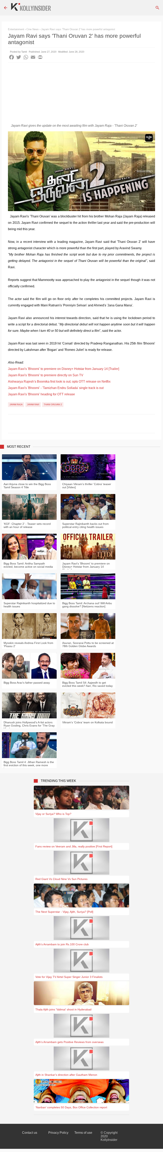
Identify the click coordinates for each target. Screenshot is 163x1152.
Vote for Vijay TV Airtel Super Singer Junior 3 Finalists (69, 976)
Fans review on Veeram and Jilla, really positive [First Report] (73, 846)
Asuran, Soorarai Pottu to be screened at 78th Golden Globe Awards (88, 644)
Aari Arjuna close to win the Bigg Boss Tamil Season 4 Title (27, 485)
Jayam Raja (16, 404)
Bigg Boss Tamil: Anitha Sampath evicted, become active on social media (28, 565)
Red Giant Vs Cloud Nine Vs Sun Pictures (61, 879)
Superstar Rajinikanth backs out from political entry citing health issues (85, 525)
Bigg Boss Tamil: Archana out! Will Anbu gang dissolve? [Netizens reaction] (87, 605)
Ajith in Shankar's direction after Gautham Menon (66, 1074)
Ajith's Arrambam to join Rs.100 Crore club (62, 944)
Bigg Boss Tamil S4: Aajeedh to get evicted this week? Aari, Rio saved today (87, 684)
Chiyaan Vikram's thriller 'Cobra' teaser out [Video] (86, 485)
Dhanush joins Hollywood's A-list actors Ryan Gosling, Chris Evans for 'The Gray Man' (29, 725)
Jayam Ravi (33, 404)
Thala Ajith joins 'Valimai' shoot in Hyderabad (63, 1009)
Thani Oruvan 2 (53, 404)
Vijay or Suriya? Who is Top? (53, 813)
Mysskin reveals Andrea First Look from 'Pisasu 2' (28, 644)
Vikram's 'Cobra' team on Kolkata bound (87, 722)
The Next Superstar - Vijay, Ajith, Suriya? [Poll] (64, 911)
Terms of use (83, 1132)
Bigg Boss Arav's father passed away (27, 682)
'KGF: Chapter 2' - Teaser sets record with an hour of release (27, 525)
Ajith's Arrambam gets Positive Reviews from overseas (69, 1042)
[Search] (157, 8)
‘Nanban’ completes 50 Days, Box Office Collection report (71, 1107)
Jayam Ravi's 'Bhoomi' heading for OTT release (41, 394)
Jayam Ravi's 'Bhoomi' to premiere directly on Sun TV (45, 375)
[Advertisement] (81, 92)
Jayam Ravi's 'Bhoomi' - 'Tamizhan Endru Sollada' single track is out (56, 388)
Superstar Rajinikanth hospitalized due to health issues (29, 605)
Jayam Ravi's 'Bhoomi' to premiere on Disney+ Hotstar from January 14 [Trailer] (63, 368)
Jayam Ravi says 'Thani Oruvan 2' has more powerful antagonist (78, 29)
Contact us (29, 1132)
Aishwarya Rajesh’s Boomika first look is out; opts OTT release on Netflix (59, 381)
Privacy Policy (58, 1132)
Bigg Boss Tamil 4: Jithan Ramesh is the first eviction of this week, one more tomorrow (29, 765)
